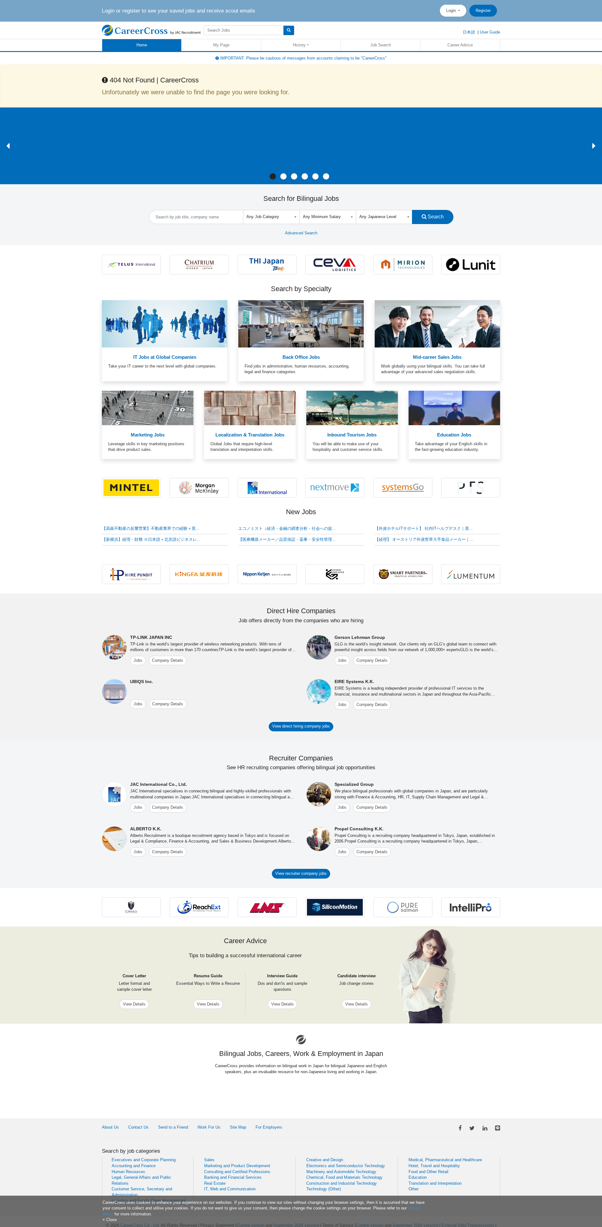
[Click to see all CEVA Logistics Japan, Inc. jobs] (335, 264)
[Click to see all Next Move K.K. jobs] (335, 487)
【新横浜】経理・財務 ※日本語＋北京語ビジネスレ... (151, 539)
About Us (110, 1127)
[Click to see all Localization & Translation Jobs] (250, 407)
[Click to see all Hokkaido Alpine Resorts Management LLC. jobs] (199, 264)
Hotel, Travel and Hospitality (434, 1165)
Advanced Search (301, 233)
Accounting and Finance (134, 1165)
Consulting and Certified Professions (237, 1171)
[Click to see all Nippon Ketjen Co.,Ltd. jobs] (267, 574)
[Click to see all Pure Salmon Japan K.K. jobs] (403, 907)
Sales (209, 1159)
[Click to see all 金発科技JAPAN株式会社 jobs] (199, 574)
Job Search (380, 45)
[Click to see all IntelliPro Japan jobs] (471, 907)
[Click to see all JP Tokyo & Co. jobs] (131, 907)
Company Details (167, 660)
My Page (221, 45)
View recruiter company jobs (301, 873)
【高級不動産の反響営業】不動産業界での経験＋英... (150, 528)
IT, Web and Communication (230, 1189)
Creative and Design (324, 1159)
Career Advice (460, 45)
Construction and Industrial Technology (341, 1183)
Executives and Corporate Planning (144, 1159)
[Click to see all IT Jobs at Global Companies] (164, 323)
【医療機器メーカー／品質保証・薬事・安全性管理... (287, 539)
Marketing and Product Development (237, 1165)
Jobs (138, 660)
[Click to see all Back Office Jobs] (301, 323)
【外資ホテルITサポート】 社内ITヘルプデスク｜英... (424, 528)
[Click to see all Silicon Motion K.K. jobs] (335, 907)
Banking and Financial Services (232, 1177)
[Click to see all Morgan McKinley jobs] (199, 487)
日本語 (469, 32)
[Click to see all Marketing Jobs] (147, 407)
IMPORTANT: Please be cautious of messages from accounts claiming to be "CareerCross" (303, 58)
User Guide (490, 32)
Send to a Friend (173, 1127)
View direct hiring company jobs (301, 726)
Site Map (238, 1127)
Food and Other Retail (428, 1171)
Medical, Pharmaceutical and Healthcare (445, 1159)
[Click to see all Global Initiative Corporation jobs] (335, 574)
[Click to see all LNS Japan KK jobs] (267, 907)
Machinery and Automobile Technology (341, 1171)
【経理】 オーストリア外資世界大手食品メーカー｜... (424, 539)
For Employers (269, 1127)
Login (451, 10)
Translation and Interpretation (435, 1183)
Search (435, 216)
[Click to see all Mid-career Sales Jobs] (437, 323)
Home (141, 45)
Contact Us (138, 1127)
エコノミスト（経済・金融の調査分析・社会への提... (287, 528)
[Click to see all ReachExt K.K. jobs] (199, 907)
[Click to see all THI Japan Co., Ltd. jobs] (267, 264)
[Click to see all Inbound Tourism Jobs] (352, 407)
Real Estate (214, 1183)
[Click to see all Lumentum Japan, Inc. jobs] (471, 574)
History (299, 45)
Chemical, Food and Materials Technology (344, 1177)
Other (414, 1189)
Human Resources (128, 1171)
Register (483, 10)
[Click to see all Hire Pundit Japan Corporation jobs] (131, 574)
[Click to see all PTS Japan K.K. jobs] (471, 487)
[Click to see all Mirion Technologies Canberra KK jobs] (403, 264)
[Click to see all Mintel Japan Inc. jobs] (131, 487)
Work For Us (209, 1127)
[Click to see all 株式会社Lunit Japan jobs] (471, 264)
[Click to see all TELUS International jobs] (131, 264)
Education (418, 1177)
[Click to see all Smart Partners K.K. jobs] (403, 574)
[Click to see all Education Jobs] (454, 407)
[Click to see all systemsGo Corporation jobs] (403, 487)
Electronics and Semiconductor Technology (345, 1165)
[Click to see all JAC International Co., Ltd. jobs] (267, 487)
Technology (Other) (323, 1189)
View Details (134, 1004)
